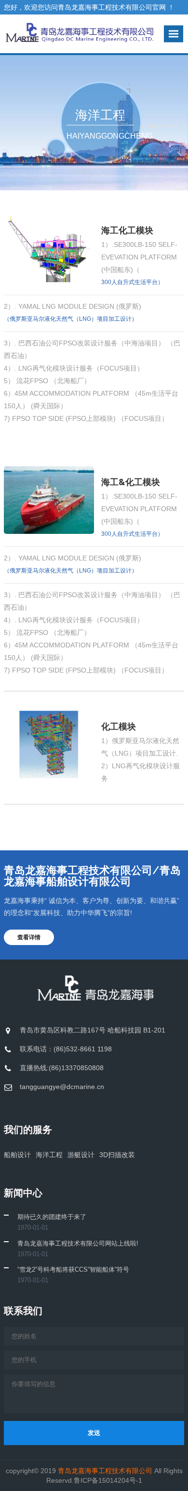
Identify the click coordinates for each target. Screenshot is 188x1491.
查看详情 (28, 937)
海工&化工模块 (130, 482)
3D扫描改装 (117, 1155)
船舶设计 (17, 1155)
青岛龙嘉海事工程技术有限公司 (106, 1471)
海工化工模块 (127, 230)
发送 (94, 1432)
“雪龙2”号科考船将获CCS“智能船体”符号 (73, 1269)
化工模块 (118, 726)
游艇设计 (80, 1155)
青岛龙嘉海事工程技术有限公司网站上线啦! (77, 1243)
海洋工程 (49, 1155)
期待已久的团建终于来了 (51, 1216)
